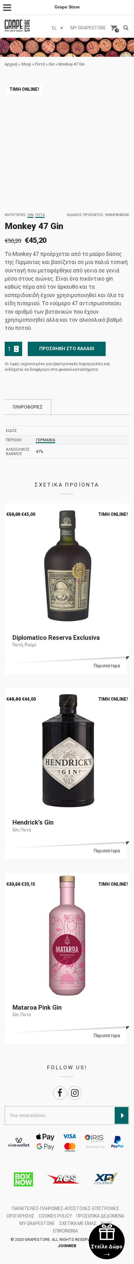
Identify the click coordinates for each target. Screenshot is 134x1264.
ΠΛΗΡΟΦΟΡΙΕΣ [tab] (28, 406)
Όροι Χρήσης (20, 1215)
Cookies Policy (55, 1215)
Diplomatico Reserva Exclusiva (56, 637)
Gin (52, 64)
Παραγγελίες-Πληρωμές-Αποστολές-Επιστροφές (65, 1208)
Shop (26, 64)
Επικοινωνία (65, 1230)
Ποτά (40, 64)
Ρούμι (30, 644)
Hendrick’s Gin (33, 822)
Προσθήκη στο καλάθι (66, 348)
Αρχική (11, 64)
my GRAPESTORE (88, 27)
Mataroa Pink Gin (37, 1007)
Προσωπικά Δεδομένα (100, 1215)
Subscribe (121, 1115)
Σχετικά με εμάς (78, 1223)
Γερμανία (45, 440)
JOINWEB (67, 1245)
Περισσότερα (107, 665)
